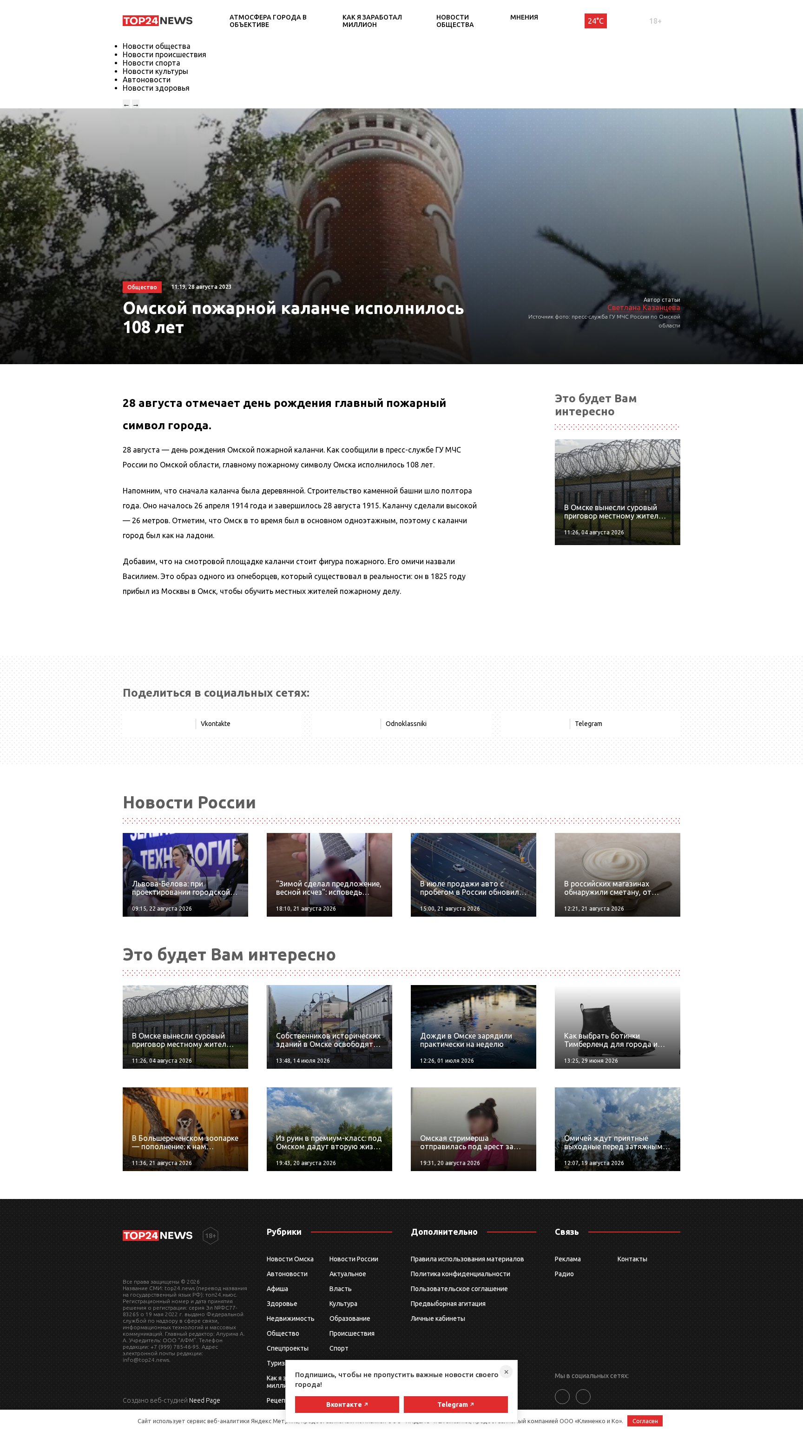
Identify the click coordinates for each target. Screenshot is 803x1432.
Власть (340, 1288)
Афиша (277, 1288)
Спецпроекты (288, 1348)
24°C (596, 21)
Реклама (568, 1259)
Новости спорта (151, 63)
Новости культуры (155, 71)
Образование (349, 1318)
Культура (343, 1303)
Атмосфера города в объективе (268, 20)
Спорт (339, 1348)
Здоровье (282, 1303)
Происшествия (352, 1333)
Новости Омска (290, 1259)
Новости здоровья (156, 88)
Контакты (632, 1259)
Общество (283, 1333)
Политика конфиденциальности (460, 1274)
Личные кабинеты (438, 1318)
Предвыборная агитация (448, 1303)
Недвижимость (291, 1318)
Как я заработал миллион (372, 20)
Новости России (353, 1259)
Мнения (524, 17)
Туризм (278, 1363)
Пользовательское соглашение (459, 1288)
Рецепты (280, 1400)
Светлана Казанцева (643, 307)
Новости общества (455, 20)
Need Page (204, 1400)
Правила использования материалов (467, 1259)
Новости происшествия (164, 54)
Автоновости (147, 79)
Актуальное (347, 1274)
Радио (564, 1274)
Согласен (645, 1421)
